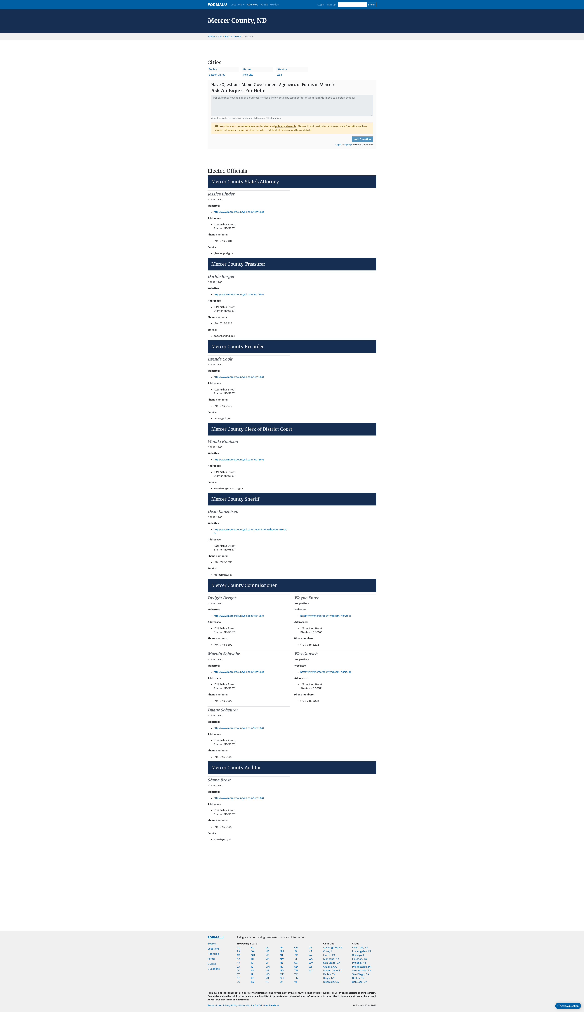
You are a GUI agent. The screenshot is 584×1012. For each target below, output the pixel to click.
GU (253, 955)
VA (310, 955)
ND (282, 970)
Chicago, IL (358, 955)
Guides (274, 4)
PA (296, 951)
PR (296, 955)
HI (252, 958)
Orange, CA (330, 966)
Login (320, 4)
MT (267, 978)
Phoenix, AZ (359, 962)
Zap (279, 74)
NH (282, 951)
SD (296, 966)
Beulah (213, 69)
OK (281, 981)
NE (267, 981)
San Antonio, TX (361, 970)
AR (238, 962)
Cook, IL (328, 951)
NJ (281, 955)
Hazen (247, 69)
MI (266, 962)
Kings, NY (329, 978)
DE (238, 978)
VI (295, 981)
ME (267, 951)
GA (253, 951)
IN (252, 970)
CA (238, 966)
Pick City (248, 74)
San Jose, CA (359, 981)
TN (296, 970)
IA (252, 974)
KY (252, 981)
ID (252, 962)
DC (238, 981)
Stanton (282, 69)
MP (282, 974)
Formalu (217, 4)
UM (296, 978)
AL (238, 947)
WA (311, 958)
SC (296, 962)
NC (281, 966)
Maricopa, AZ (331, 958)
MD (267, 955)
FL (252, 947)
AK (238, 951)
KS (252, 978)
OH (282, 978)
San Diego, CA (331, 962)
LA (267, 947)
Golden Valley (217, 74)
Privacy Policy (230, 1005)
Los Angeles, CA (333, 947)
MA (267, 958)
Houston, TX (359, 958)
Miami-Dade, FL (332, 970)
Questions (214, 968)
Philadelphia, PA (361, 966)
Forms (264, 4)
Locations (236, 4)
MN (267, 966)
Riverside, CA (331, 981)
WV (311, 962)
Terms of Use (214, 1005)
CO (238, 970)
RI (295, 958)
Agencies (252, 4)
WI (310, 966)
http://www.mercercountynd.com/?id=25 (238, 211)
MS (267, 970)
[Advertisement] (292, 50)
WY (311, 970)
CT (238, 974)
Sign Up (331, 4)
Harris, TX (329, 955)
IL (252, 966)
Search (371, 4)
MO (267, 974)
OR (296, 947)
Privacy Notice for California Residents (259, 1005)
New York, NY (360, 947)
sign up (348, 144)
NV (281, 947)
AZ (238, 958)
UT (310, 947)
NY (281, 962)
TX (296, 974)
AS (238, 955)
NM (282, 958)
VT (310, 951)
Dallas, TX (329, 974)
